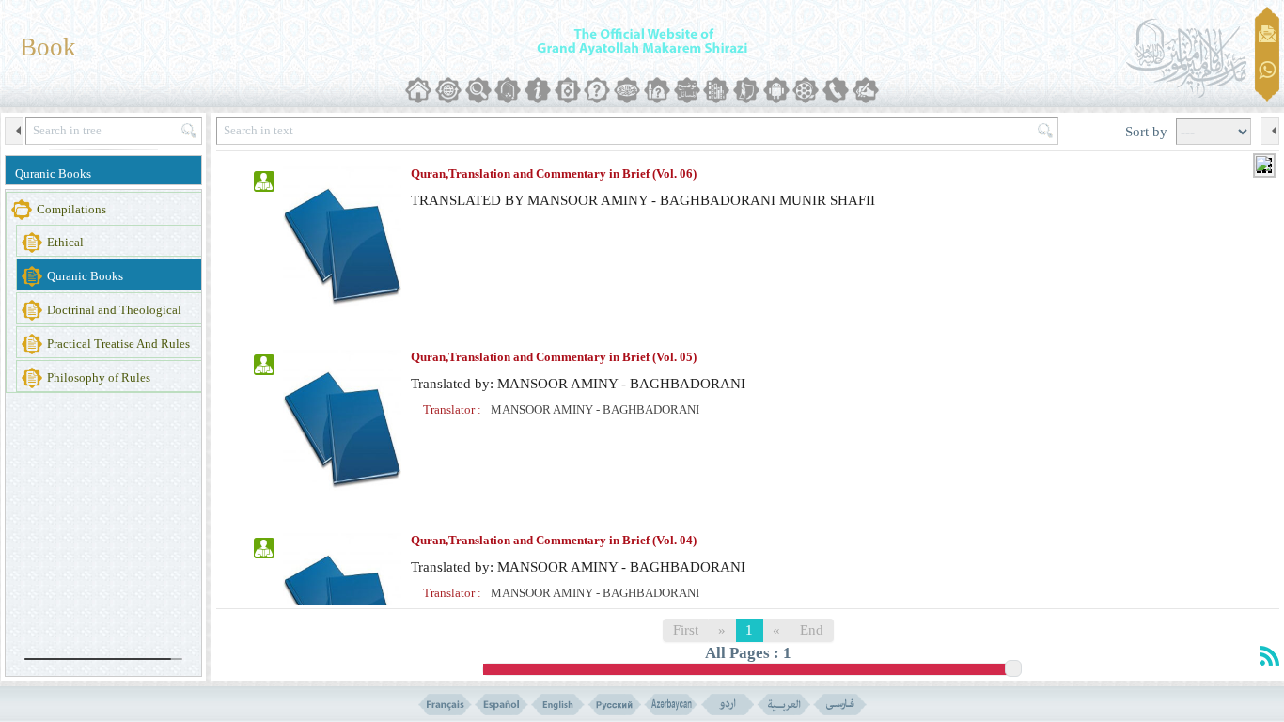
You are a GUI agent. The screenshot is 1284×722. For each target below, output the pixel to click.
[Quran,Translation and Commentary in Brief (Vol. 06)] (342, 243)
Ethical (65, 242)
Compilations (71, 209)
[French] (445, 704)
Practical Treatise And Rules (118, 344)
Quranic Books (53, 173)
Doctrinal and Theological (114, 310)
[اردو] (727, 704)
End (811, 629)
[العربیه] (783, 704)
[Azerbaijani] (670, 704)
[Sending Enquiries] (1267, 33)
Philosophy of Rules (98, 377)
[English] (558, 704)
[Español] (501, 704)
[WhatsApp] (1267, 71)
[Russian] (614, 704)
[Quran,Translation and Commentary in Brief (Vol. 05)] (342, 426)
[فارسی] (840, 704)
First (685, 629)
